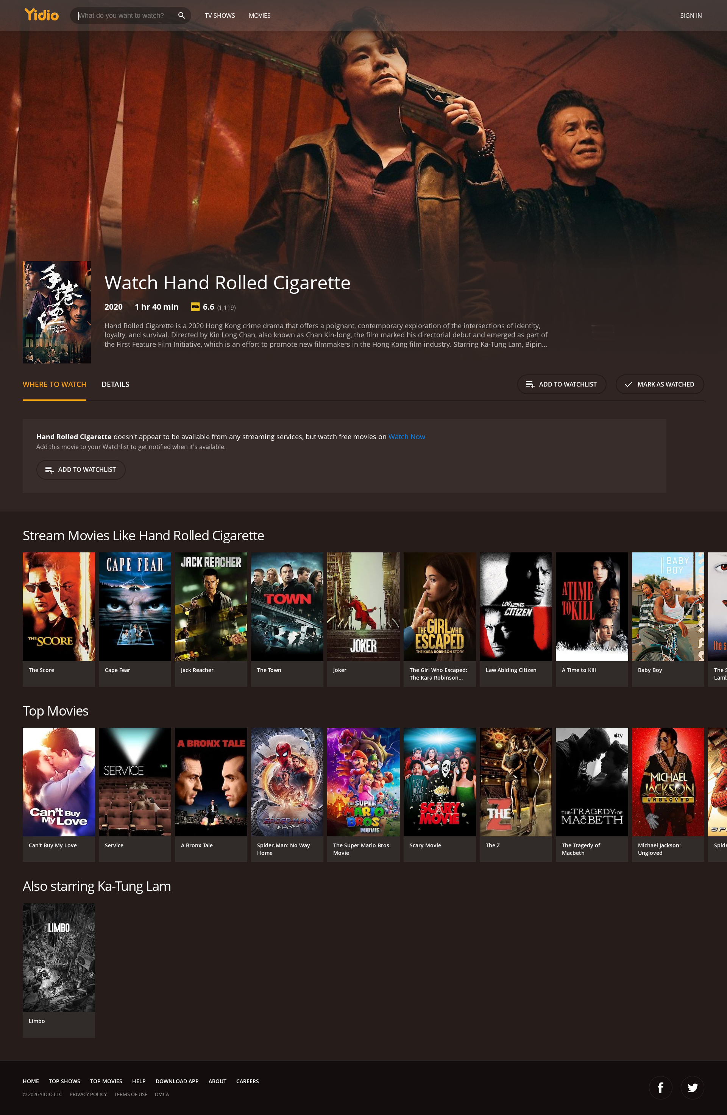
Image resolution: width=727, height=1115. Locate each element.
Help (139, 1081)
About (217, 1081)
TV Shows (220, 15)
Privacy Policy (88, 1094)
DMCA (162, 1094)
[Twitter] (692, 1087)
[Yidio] (42, 17)
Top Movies (106, 1081)
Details (115, 384)
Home (31, 1081)
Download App (177, 1081)
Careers (247, 1081)
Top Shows (64, 1081)
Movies (260, 15)
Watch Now (406, 436)
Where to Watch (54, 384)
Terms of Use (130, 1094)
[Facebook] (660, 1087)
